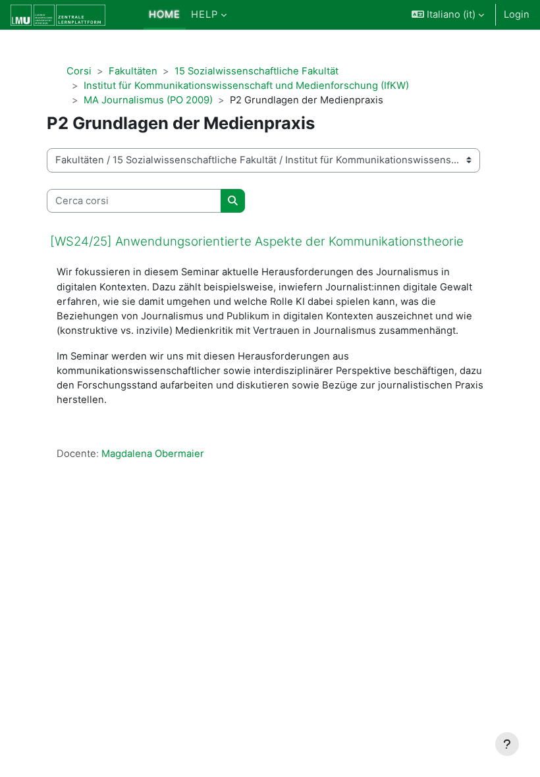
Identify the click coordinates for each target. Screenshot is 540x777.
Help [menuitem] (204, 14)
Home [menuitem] (164, 14)
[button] (448, 15)
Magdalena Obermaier (152, 454)
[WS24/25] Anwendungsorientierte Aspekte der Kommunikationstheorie (257, 241)
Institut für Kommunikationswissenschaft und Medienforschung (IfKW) (246, 86)
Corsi (79, 71)
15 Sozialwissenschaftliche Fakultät (256, 71)
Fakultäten (133, 71)
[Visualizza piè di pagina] (507, 744)
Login (516, 14)
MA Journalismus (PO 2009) (148, 100)
